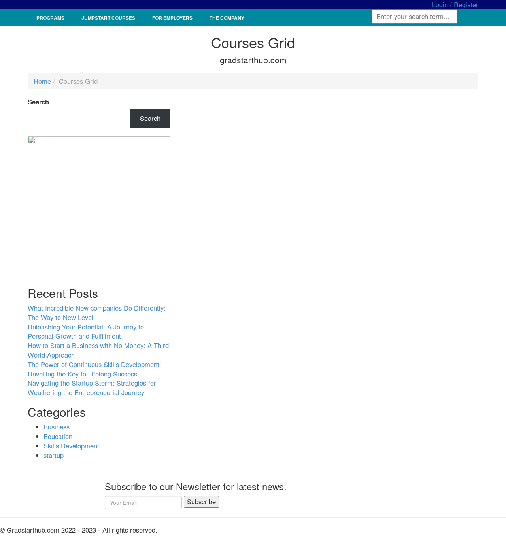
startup (53, 455)
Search (38, 101)
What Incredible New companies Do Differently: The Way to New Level (97, 312)
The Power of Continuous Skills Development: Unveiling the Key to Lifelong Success (94, 369)
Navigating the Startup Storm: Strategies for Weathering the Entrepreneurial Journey (92, 387)
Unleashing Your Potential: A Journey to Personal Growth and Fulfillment (86, 331)
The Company (227, 17)
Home (42, 81)
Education (57, 436)
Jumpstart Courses (108, 17)
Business (56, 426)
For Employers (172, 17)
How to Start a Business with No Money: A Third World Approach (98, 350)
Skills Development (71, 445)
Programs (50, 17)
